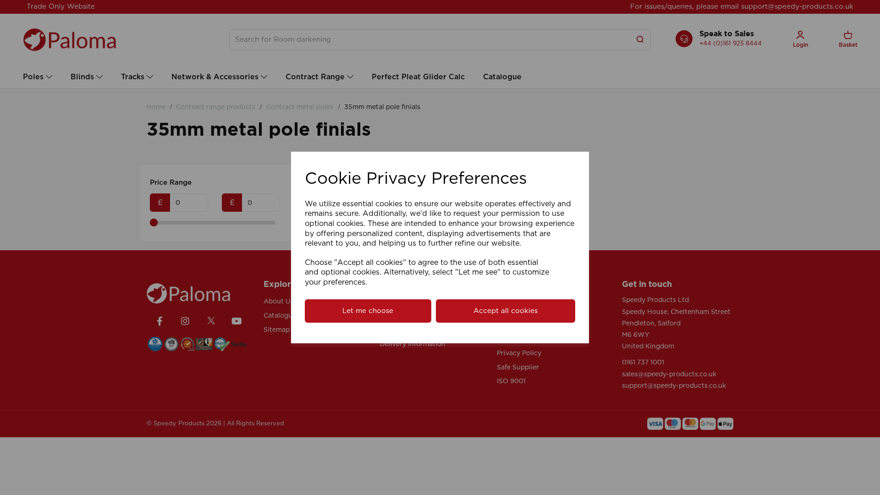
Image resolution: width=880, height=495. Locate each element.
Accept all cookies (505, 311)
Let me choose (367, 311)
